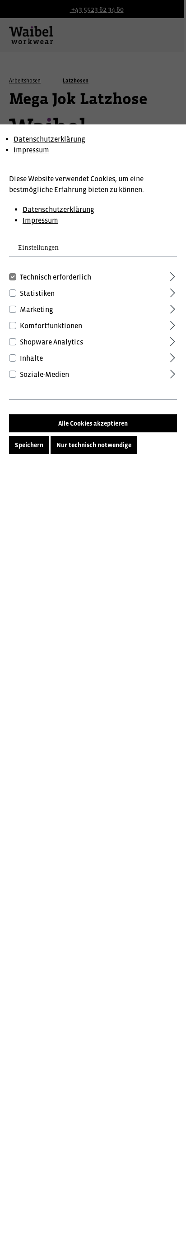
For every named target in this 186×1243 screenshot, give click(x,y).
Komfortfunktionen (51, 325)
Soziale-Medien (44, 374)
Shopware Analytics (51, 342)
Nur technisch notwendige (93, 445)
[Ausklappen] (172, 275)
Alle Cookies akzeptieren (93, 423)
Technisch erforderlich (55, 277)
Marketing (36, 309)
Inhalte (31, 358)
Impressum (31, 150)
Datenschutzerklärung (49, 139)
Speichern (29, 445)
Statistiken (37, 293)
